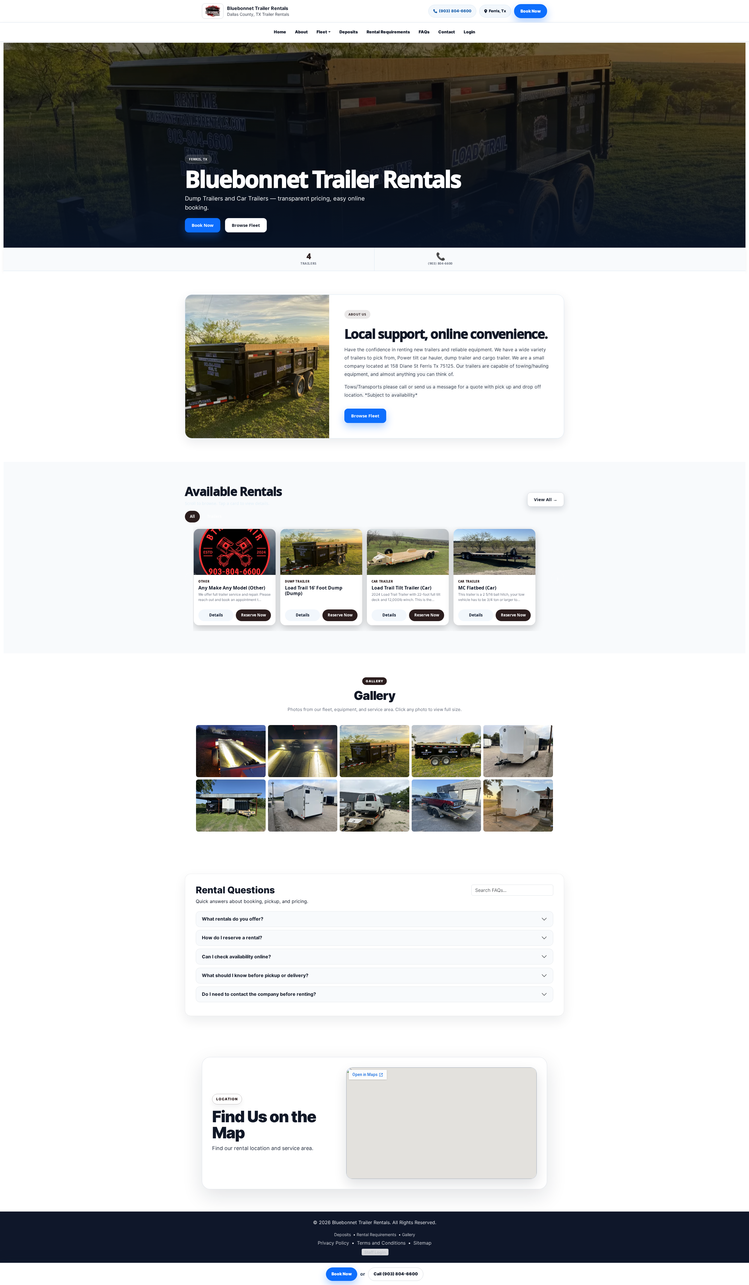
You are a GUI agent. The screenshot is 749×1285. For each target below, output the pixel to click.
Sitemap (422, 1243)
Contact (446, 31)
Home (280, 31)
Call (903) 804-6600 (396, 1273)
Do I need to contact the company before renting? (259, 994)
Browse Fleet (246, 225)
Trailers (214, 516)
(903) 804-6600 (455, 10)
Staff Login (375, 1252)
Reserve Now (253, 615)
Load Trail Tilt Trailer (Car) (401, 588)
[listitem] (231, 751)
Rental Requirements (388, 31)
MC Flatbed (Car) (477, 588)
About (301, 31)
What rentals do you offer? (232, 919)
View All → (545, 499)
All (192, 516)
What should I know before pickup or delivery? (255, 975)
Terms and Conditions (381, 1243)
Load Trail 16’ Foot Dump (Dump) (313, 591)
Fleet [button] (322, 31)
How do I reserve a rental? (232, 937)
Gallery (408, 1234)
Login (469, 31)
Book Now (530, 10)
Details (216, 615)
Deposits (348, 31)
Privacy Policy (333, 1243)
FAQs (424, 31)
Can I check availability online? (236, 957)
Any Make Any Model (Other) (231, 588)
